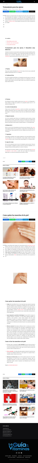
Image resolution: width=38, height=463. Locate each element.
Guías (13, 217)
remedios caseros (11, 21)
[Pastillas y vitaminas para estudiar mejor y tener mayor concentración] (27, 398)
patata (26, 101)
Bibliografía (14, 455)
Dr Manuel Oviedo (5, 217)
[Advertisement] (20, 31)
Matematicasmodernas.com (7, 432)
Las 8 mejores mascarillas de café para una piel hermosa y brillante (27, 178)
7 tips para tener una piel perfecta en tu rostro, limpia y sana (27, 191)
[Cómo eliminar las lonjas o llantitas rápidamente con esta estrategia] (10, 411)
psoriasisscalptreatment (12, 365)
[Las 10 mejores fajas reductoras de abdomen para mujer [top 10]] (10, 184)
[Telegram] (4, 24)
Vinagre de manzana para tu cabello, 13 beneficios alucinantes (27, 204)
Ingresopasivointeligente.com (7, 431)
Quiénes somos (8, 455)
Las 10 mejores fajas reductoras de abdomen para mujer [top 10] (9, 191)
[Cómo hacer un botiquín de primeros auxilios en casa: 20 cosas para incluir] (10, 398)
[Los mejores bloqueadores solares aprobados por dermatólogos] (10, 171)
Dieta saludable (10, 351)
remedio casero (20, 309)
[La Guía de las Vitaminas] (19, 1)
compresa (7, 139)
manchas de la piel (31, 245)
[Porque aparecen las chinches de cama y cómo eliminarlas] (27, 384)
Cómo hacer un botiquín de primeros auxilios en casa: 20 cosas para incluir (10, 404)
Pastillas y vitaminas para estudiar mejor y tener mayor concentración (27, 404)
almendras (18, 109)
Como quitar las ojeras (11, 44)
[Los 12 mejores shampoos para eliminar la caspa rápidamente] (10, 197)
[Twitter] (4, 22)
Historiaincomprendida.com (7, 429)
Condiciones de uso (20, 457)
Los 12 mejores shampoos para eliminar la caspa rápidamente (10, 204)
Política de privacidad (27, 455)
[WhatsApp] (4, 20)
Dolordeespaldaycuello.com (7, 435)
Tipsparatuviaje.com (6, 428)
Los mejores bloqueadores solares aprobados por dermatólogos (9, 178)
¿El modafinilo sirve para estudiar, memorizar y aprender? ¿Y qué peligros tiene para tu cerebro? (10, 391)
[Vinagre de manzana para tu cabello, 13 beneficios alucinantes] (27, 197)
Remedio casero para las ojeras (12, 42)
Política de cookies (11, 457)
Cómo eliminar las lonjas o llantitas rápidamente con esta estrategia (9, 417)
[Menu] (3, 1)
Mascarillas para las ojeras (12, 41)
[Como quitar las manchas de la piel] (19, 232)
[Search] (34, 1)
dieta (15, 254)
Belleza (20, 9)
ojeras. (34, 127)
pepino (19, 71)
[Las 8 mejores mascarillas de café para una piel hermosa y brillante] (27, 171)
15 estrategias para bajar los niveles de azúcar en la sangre (27, 417)
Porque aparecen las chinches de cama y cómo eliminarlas (27, 391)
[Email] (4, 27)
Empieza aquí (27, 457)
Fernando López (5, 9)
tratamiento (7, 56)
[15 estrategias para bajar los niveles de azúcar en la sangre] (27, 411)
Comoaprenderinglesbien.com (7, 434)
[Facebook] (4, 18)
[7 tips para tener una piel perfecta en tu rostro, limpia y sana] (27, 184)
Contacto (20, 455)
